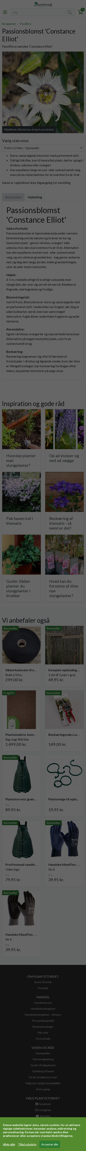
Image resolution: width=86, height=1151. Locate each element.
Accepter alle (49, 1144)
